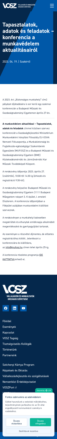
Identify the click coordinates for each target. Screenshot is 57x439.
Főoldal (7, 321)
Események (9, 326)
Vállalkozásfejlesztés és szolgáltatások (26, 376)
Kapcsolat (8, 332)
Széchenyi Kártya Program (18, 364)
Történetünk (10, 349)
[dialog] (28, 414)
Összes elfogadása (40, 422)
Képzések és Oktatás (15, 370)
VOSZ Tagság (10, 338)
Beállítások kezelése (28, 431)
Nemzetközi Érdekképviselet (19, 381)
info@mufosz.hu (14, 247)
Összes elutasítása (17, 422)
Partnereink (10, 355)
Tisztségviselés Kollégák (17, 343)
